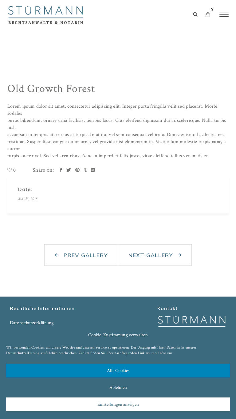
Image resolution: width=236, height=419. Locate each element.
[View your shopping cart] (208, 15)
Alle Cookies (118, 370)
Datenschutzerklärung (23, 353)
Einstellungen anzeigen (118, 404)
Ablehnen (118, 387)
